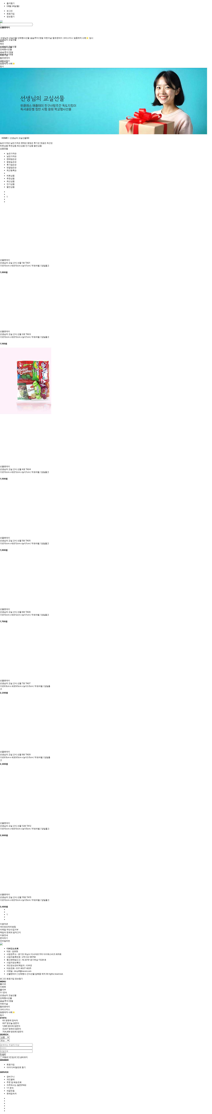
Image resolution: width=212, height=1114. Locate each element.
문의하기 (4, 938)
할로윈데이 (57, 38)
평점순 (30, 143)
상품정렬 (4, 148)
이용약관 (4, 924)
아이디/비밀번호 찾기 (16, 1067)
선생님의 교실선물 (8, 39)
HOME (5, 138)
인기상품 (29, 146)
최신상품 (21, 146)
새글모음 (11, 1090)
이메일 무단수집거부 (9, 929)
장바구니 (11, 1076)
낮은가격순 (15, 143)
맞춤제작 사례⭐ (81, 38)
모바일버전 (5, 941)
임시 (91, 38)
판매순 (24, 143)
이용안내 (4, 935)
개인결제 (11, 1079)
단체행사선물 (23, 38)
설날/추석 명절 (36, 38)
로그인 (10, 11)
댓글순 (43, 143)
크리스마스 (68, 38)
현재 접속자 (10, 1020)
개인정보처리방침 (8, 926)
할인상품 (38, 146)
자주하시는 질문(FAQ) (16, 1085)
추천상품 (12, 146)
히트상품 (4, 146)
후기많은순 (12, 164)
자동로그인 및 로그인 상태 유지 (14, 1057)
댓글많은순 (12, 167)
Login (2, 1054)
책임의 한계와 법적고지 (10, 932)
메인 (2, 43)
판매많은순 (12, 159)
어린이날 (48, 38)
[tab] (106, 995)
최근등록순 (12, 170)
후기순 (37, 143)
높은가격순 (5, 143)
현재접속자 (12, 1093)
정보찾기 (11, 16)
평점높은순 (12, 162)
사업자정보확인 (14, 962)
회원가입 (11, 13)
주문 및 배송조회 (14, 1082)
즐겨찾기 (11, 3)
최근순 (50, 143)
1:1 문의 (10, 1088)
